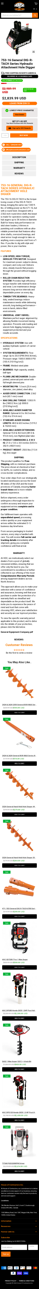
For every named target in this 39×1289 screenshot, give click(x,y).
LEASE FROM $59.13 (20, 103)
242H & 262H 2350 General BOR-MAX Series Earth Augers (19, 705)
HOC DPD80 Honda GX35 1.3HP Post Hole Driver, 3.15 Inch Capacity (19, 1011)
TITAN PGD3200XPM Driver (13, 1163)
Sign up (6, 1254)
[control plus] (6, 135)
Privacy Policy (10, 1281)
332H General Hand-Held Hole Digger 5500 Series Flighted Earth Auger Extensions (19, 858)
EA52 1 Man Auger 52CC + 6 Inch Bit (16, 1062)
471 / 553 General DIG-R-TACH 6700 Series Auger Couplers (19, 909)
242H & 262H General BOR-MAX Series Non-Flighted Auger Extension (19, 756)
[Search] (35, 15)
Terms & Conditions (26, 1281)
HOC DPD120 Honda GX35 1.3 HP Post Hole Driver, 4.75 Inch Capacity (19, 1112)
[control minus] (3, 135)
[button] (35, 9)
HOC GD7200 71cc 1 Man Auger (15, 960)
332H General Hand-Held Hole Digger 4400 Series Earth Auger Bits (19, 807)
